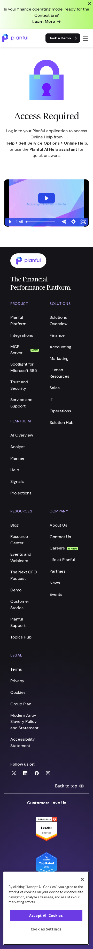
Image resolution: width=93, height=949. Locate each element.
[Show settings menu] (73, 222)
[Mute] (63, 222)
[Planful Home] (41, 260)
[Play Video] (10, 222)
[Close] (82, 879)
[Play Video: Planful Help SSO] (46, 198)
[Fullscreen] (83, 222)
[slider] (41, 222)
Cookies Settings (46, 929)
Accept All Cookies (46, 915)
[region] (46, 908)
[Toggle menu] (85, 38)
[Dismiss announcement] (89, 3)
